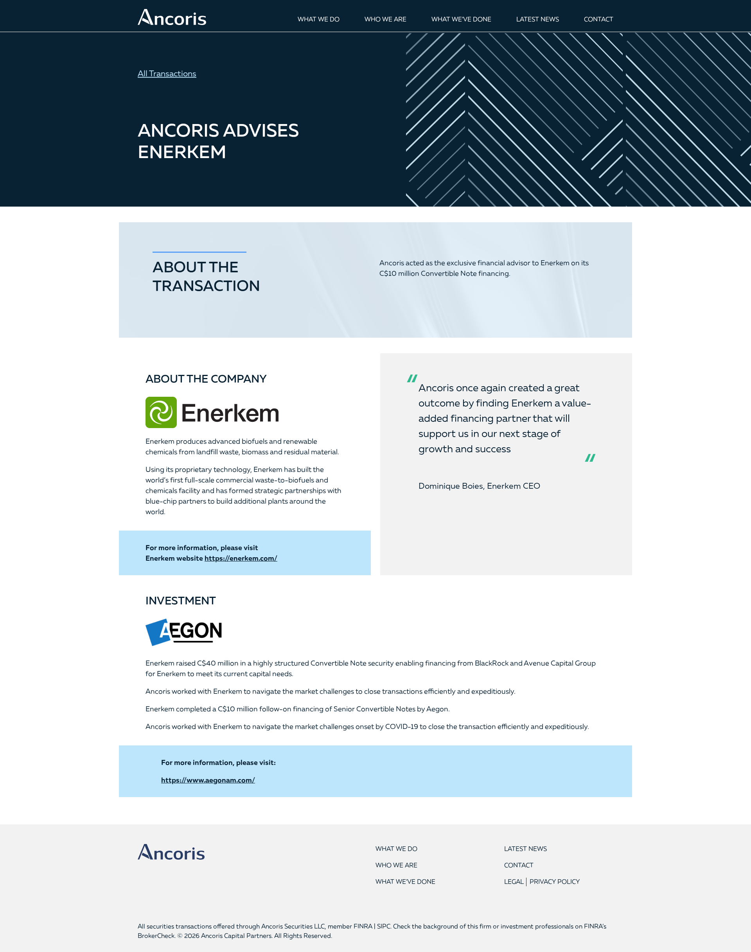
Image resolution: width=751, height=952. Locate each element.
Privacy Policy (555, 881)
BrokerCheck (156, 935)
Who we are (385, 19)
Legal (514, 881)
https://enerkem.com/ (241, 558)
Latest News (537, 19)
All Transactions (167, 73)
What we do (319, 19)
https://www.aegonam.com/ (208, 780)
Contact (598, 19)
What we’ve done (461, 19)
